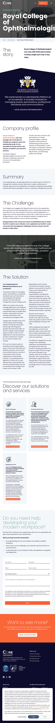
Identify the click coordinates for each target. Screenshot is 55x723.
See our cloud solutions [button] (12, 446)
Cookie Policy (36, 707)
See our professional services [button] (39, 446)
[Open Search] (35, 3)
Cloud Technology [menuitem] (34, 654)
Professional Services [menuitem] (35, 656)
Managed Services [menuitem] (34, 658)
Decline (45, 717)
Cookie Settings (22, 717)
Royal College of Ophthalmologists (25, 39)
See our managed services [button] (13, 499)
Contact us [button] (43, 3)
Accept (33, 717)
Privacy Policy (45, 708)
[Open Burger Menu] (51, 3)
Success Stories (11, 39)
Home (4, 39)
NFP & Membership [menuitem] (34, 661)
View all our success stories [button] (27, 634)
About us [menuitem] (5, 687)
